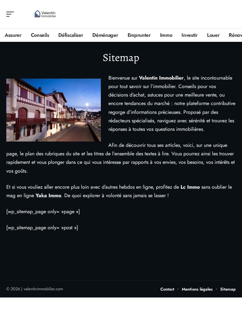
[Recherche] (231, 14)
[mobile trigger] (11, 14)
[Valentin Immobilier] (45, 14)
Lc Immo (190, 187)
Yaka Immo (48, 195)
